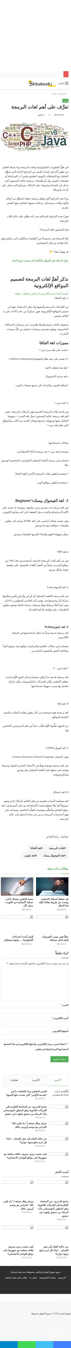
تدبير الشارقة (65, 1302)
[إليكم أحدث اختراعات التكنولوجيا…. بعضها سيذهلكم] (17, 924)
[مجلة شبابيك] (42, 83)
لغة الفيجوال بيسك (53, 855)
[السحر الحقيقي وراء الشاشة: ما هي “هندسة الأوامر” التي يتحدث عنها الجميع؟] (58, 1096)
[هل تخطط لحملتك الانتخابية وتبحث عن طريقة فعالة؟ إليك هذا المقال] (52, 886)
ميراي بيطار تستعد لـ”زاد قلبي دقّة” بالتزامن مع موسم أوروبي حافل (18, 1205)
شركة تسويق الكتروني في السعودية (54, 1335)
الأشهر (57, 1080)
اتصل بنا (33, 1277)
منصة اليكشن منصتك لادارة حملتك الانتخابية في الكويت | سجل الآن (19, 902)
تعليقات (14, 1080)
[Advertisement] (35, 35)
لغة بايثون (30, 855)
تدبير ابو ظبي (65, 1310)
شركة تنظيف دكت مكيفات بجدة (56, 1328)
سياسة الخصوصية (47, 1277)
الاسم (64, 1005)
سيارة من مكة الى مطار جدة (57, 1320)
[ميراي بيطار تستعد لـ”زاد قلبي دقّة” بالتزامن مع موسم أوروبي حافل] (58, 1127)
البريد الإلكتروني (60, 1018)
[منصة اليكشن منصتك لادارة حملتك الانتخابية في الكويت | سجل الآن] (17, 886)
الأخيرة (36, 1080)
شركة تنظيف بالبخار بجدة (59, 1331)
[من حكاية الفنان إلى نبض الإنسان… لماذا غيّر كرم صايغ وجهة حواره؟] (58, 1143)
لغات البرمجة (56, 848)
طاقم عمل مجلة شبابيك (16, 1277)
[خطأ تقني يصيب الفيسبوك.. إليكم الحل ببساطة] (52, 924)
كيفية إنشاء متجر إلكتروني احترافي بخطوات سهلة (41, 293)
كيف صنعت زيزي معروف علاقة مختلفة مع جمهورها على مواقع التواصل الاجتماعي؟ (18, 1250)
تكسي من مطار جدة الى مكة (57, 1324)
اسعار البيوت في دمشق (60, 1339)
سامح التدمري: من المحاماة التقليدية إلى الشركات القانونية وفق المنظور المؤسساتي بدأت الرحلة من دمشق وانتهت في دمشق (25, 1110)
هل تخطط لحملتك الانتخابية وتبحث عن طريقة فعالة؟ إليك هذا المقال (53, 902)
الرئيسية (62, 93)
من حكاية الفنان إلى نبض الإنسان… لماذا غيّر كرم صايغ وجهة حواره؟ (53, 1250)
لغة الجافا (36, 848)
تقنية (54, 93)
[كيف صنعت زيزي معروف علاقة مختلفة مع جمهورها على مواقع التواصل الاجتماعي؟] (58, 1158)
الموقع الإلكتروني (60, 1031)
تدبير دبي (66, 1306)
